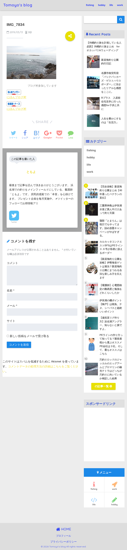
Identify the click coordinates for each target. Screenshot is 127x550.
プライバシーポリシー (63, 541)
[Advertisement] (104, 436)
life (111, 5)
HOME (65, 529)
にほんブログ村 (16, 97)
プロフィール (63, 535)
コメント (12, 263)
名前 (10, 290)
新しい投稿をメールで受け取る (29, 336)
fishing (90, 5)
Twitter (14, 222)
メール (12, 305)
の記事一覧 (102, 386)
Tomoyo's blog (17, 5)
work (120, 5)
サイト (11, 321)
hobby (101, 5)
